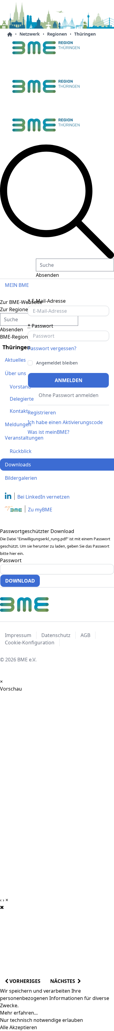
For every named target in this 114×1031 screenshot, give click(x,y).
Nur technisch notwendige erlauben (41, 1020)
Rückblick (21, 451)
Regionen (57, 34)
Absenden (47, 275)
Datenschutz (56, 635)
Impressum (18, 635)
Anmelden (68, 380)
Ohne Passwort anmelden (68, 395)
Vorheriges (24, 981)
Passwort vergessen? (52, 348)
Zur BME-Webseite (21, 302)
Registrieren (42, 412)
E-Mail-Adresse (47, 301)
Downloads (18, 464)
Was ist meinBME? (48, 432)
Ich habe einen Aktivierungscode (65, 422)
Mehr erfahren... (19, 1012)
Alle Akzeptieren (18, 1027)
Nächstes (64, 981)
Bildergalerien (21, 478)
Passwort (40, 325)
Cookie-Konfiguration (29, 642)
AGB (85, 635)
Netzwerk (29, 34)
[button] (57, 202)
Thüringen (85, 34)
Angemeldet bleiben (57, 363)
